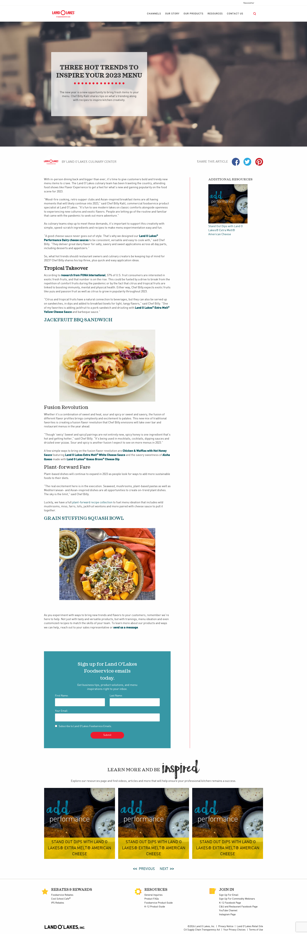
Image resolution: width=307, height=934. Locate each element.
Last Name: (116, 695)
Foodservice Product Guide (158, 903)
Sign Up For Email (228, 895)
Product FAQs (151, 899)
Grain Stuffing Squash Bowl (84, 518)
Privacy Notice (225, 926)
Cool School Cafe (61, 899)
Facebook (236, 162)
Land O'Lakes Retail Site (250, 926)
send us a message (125, 627)
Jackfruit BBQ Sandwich (78, 320)
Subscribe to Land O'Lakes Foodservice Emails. (85, 726)
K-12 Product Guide (154, 906)
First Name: (61, 695)
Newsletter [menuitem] (248, 3)
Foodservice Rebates (62, 895)
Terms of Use (256, 930)
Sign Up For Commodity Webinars (237, 899)
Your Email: (61, 711)
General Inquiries (153, 895)
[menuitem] (154, 14)
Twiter (247, 162)
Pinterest (259, 162)
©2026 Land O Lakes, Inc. (201, 926)
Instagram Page (227, 914)
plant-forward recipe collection (92, 502)
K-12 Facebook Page (230, 903)
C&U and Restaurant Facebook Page (238, 906)
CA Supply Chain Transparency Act (202, 930)
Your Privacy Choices (234, 930)
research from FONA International (83, 275)
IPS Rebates (57, 903)
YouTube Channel (228, 910)
